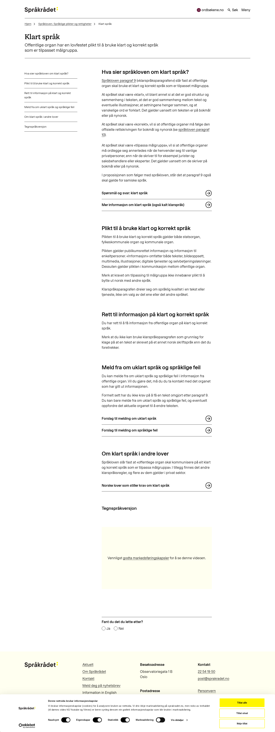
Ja (108, 628)
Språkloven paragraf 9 (119, 80)
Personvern (207, 691)
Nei (121, 628)
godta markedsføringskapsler (146, 558)
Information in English (99, 692)
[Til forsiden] (41, 10)
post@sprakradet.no (213, 678)
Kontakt (88, 678)
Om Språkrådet (94, 671)
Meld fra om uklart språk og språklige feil (49, 107)
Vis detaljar (177, 720)
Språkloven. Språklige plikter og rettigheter (65, 23)
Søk (235, 10)
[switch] (97, 719)
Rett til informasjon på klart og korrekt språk (47, 95)
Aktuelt (87, 664)
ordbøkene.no (213, 10)
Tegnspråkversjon (35, 126)
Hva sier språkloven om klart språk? (46, 73)
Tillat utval (242, 713)
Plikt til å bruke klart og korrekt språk (46, 83)
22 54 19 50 (206, 671)
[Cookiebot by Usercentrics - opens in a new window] (27, 725)
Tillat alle (242, 702)
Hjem (28, 23)
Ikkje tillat (242, 723)
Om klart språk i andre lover (41, 116)
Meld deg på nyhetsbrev (101, 685)
